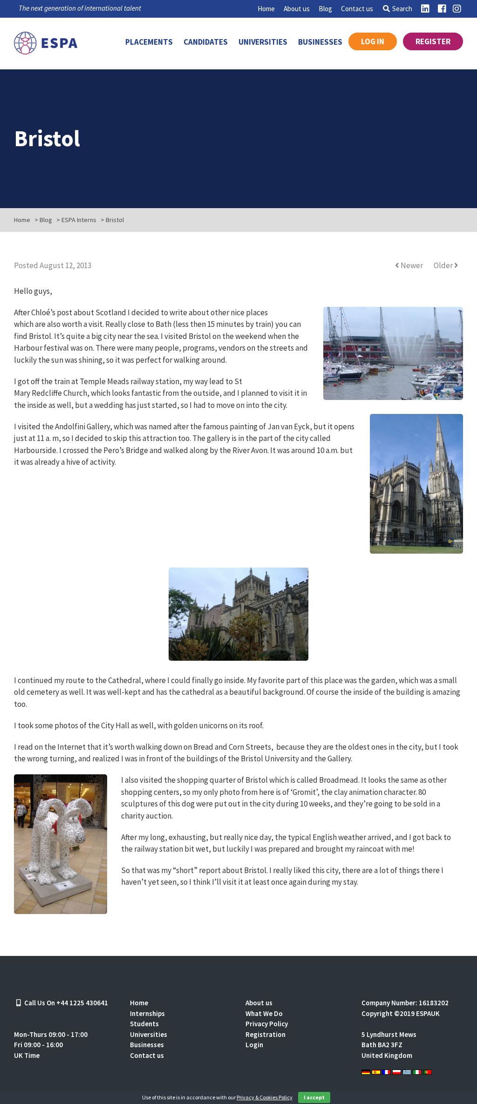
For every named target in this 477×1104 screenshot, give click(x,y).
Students (144, 1023)
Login (254, 1044)
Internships (147, 1013)
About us (297, 8)
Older (444, 265)
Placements (149, 42)
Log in (372, 41)
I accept (314, 1097)
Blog (325, 8)
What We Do (264, 1013)
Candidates (206, 42)
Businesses (320, 42)
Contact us (357, 8)
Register (433, 41)
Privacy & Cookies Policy (265, 1097)
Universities (262, 42)
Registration (265, 1034)
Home (266, 8)
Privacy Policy (266, 1023)
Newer (411, 265)
